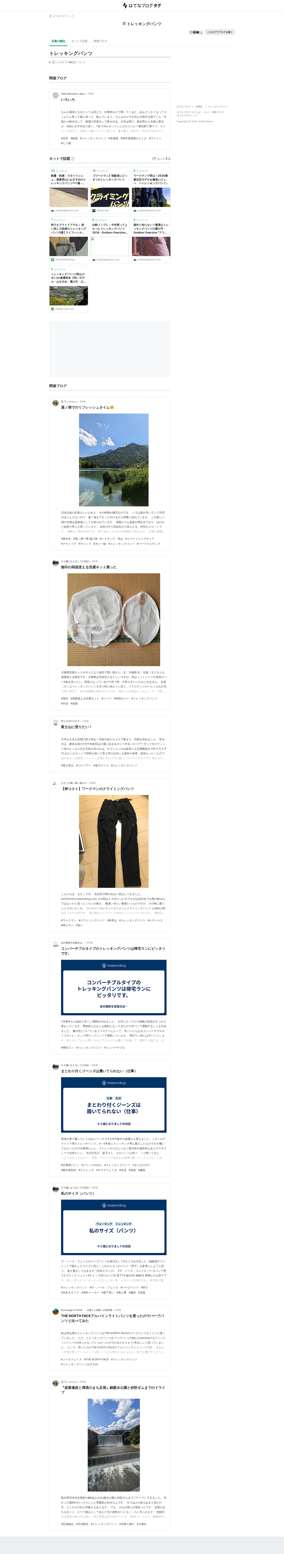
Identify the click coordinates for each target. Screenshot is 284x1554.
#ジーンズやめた (91, 1165)
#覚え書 (121, 1292)
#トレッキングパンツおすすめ (79, 1364)
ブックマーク (59, 171)
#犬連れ (142, 1524)
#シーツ (106, 698)
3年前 (85, 721)
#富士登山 (67, 765)
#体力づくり (101, 765)
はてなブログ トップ (63, 16)
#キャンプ (85, 543)
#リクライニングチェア (139, 538)
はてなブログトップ (187, 115)
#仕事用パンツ (70, 1165)
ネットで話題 (79, 41)
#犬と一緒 (100, 543)
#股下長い (108, 1292)
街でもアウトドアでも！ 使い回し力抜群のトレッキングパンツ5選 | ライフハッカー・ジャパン (68, 228)
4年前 (92, 782)
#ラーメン (155, 138)
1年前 (91, 93)
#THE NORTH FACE (96, 1359)
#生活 (64, 703)
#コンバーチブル (114, 1047)
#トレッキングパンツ (93, 138)
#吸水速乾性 (68, 1170)
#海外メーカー (90, 1292)
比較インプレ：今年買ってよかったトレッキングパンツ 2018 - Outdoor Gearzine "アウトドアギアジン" (110, 228)
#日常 (64, 138)
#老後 (74, 703)
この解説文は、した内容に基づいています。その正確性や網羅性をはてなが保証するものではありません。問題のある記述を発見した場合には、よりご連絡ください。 (67, 62)
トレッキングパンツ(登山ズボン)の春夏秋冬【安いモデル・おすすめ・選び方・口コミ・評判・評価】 (68, 278)
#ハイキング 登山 (111, 538)
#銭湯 (74, 138)
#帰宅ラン (67, 1047)
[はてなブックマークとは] (72, 158)
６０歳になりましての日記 (75, 561)
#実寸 (144, 1287)
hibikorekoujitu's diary (73, 93)
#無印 (64, 698)
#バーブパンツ (130, 1287)
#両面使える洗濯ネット (85, 698)
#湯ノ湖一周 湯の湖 (85, 538)
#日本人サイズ (70, 1292)
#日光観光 (82, 1524)
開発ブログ (218, 112)
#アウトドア (68, 543)
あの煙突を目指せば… (72, 942)
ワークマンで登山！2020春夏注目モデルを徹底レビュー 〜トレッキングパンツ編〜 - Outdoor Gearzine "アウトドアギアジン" (150, 179)
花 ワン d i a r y (69, 401)
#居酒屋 (113, 138)
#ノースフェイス (71, 1359)
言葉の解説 (58, 41)
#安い (79, 925)
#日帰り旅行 (126, 1524)
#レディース (155, 920)
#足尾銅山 (67, 1524)
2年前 (83, 401)
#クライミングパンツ (92, 920)
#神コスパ (67, 925)
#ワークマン (68, 920)
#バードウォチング (148, 543)
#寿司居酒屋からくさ (134, 138)
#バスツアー (83, 765)
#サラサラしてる (106, 1170)
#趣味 (141, 1170)
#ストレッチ (86, 1170)
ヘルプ (206, 112)
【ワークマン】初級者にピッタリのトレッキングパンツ (110, 177)
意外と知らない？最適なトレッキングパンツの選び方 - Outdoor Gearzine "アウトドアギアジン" (151, 228)
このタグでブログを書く (220, 32)
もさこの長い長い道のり (74, 782)
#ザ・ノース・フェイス (103, 1287)
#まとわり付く (142, 1165)
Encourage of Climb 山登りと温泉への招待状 (86, 1310)
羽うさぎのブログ (70, 721)
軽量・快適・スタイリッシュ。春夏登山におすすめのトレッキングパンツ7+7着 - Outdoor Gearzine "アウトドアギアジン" (68, 179)
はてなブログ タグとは (189, 112)
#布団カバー (121, 698)
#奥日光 (66, 538)
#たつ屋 (66, 143)
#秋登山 (112, 920)
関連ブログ (100, 41)
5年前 (95, 1187)
